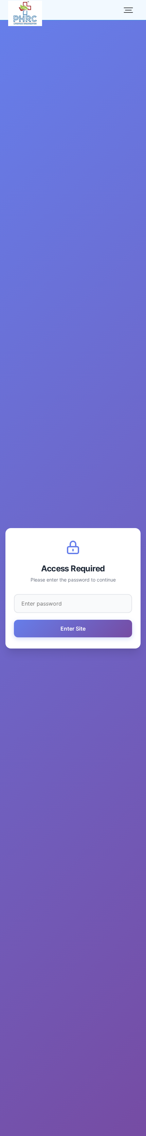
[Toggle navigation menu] (128, 10)
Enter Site (73, 628)
